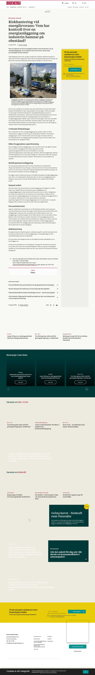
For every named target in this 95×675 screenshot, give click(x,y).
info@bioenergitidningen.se (15, 643)
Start (7, 7)
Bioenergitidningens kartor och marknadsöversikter (39, 646)
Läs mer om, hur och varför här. (48, 672)
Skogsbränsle (13, 7)
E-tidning (70, 7)
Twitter (49, 639)
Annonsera (81, 7)
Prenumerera (75, 7)
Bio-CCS (25, 7)
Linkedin (49, 636)
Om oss (87, 7)
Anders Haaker (23, 45)
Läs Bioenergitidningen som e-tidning (40, 642)
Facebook (50, 641)
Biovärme (19, 7)
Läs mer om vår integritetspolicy (73, 76)
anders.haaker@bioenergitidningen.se (25, 264)
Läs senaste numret (77, 646)
